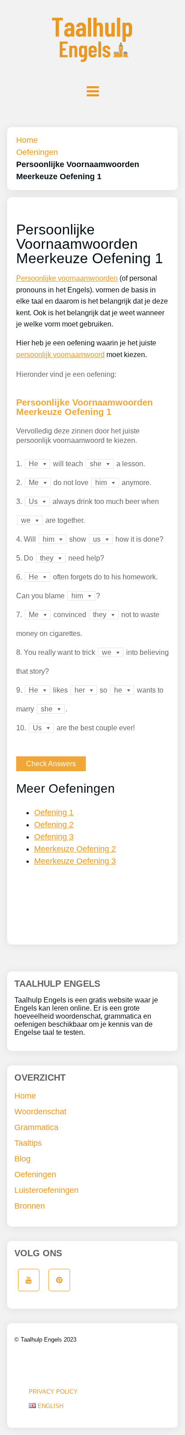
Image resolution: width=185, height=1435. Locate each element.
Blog (22, 1158)
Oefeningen (37, 152)
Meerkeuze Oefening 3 (75, 861)
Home (27, 140)
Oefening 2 (54, 824)
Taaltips (28, 1143)
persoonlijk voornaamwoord (60, 354)
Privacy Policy (53, 1391)
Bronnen (29, 1205)
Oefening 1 (54, 812)
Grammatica (36, 1127)
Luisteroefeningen (46, 1190)
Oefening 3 (54, 836)
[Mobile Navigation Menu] (92, 91)
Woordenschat (40, 1111)
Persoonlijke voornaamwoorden (67, 278)
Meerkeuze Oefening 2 (75, 848)
